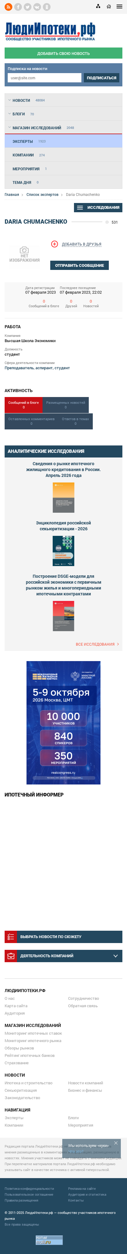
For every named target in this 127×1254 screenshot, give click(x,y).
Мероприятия (80, 1125)
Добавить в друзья (81, 244)
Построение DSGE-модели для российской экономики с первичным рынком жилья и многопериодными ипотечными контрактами (63, 585)
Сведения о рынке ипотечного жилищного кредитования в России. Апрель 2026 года (63, 469)
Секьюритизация (21, 1090)
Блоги (73, 1117)
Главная (12, 194)
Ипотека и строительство (28, 1083)
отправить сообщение (79, 265)
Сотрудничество (83, 998)
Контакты (76, 1200)
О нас (10, 998)
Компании (14, 1125)
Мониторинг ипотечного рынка (33, 1040)
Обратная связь (83, 1005)
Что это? (76, 1151)
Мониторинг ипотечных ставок (33, 1033)
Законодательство (22, 1097)
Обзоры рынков (19, 1048)
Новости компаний (85, 1083)
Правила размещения (21, 1200)
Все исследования (95, 644)
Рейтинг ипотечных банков (30, 1055)
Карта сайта (16, 1005)
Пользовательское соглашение (29, 1194)
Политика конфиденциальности (29, 1188)
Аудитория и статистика (87, 1194)
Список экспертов (43, 194)
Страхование (17, 1063)
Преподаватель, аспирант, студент (37, 367)
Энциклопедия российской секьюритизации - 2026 (63, 526)
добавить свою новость (63, 53)
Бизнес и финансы (85, 1090)
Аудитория (15, 1013)
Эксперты (14, 1117)
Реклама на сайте (82, 1188)
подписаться (101, 78)
